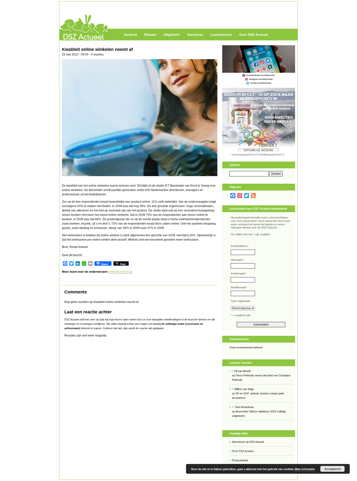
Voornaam (237, 259)
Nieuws (150, 34)
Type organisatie (240, 300)
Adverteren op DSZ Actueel (248, 441)
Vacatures (195, 34)
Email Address (239, 246)
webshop (126, 271)
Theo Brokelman (244, 407)
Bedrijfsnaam (239, 287)
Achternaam (238, 273)
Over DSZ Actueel (253, 34)
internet (114, 271)
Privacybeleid (240, 460)
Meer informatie (305, 469)
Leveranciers (221, 34)
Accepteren (332, 469)
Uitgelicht (172, 34)
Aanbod (130, 34)
